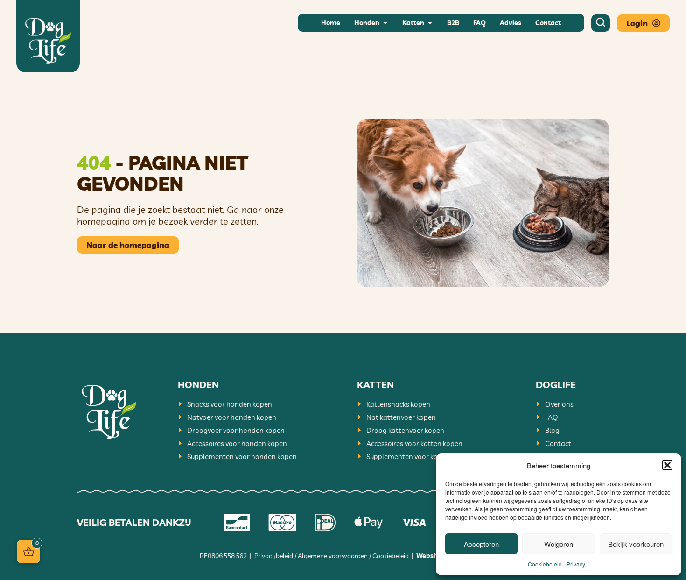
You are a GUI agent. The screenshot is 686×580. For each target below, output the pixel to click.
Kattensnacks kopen (398, 404)
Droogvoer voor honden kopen (236, 430)
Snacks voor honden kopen (229, 404)
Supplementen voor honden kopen (242, 456)
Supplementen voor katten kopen (419, 456)
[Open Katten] (430, 23)
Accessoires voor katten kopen (414, 443)
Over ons (559, 404)
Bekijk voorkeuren (636, 544)
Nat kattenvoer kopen (401, 417)
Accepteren (481, 544)
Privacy (576, 564)
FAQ (551, 417)
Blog (552, 430)
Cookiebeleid (545, 564)
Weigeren (558, 544)
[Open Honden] (385, 23)
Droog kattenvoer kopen (405, 430)
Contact (558, 443)
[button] (667, 465)
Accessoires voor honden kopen (237, 443)
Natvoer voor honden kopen (231, 417)
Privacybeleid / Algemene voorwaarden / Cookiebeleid (331, 556)
